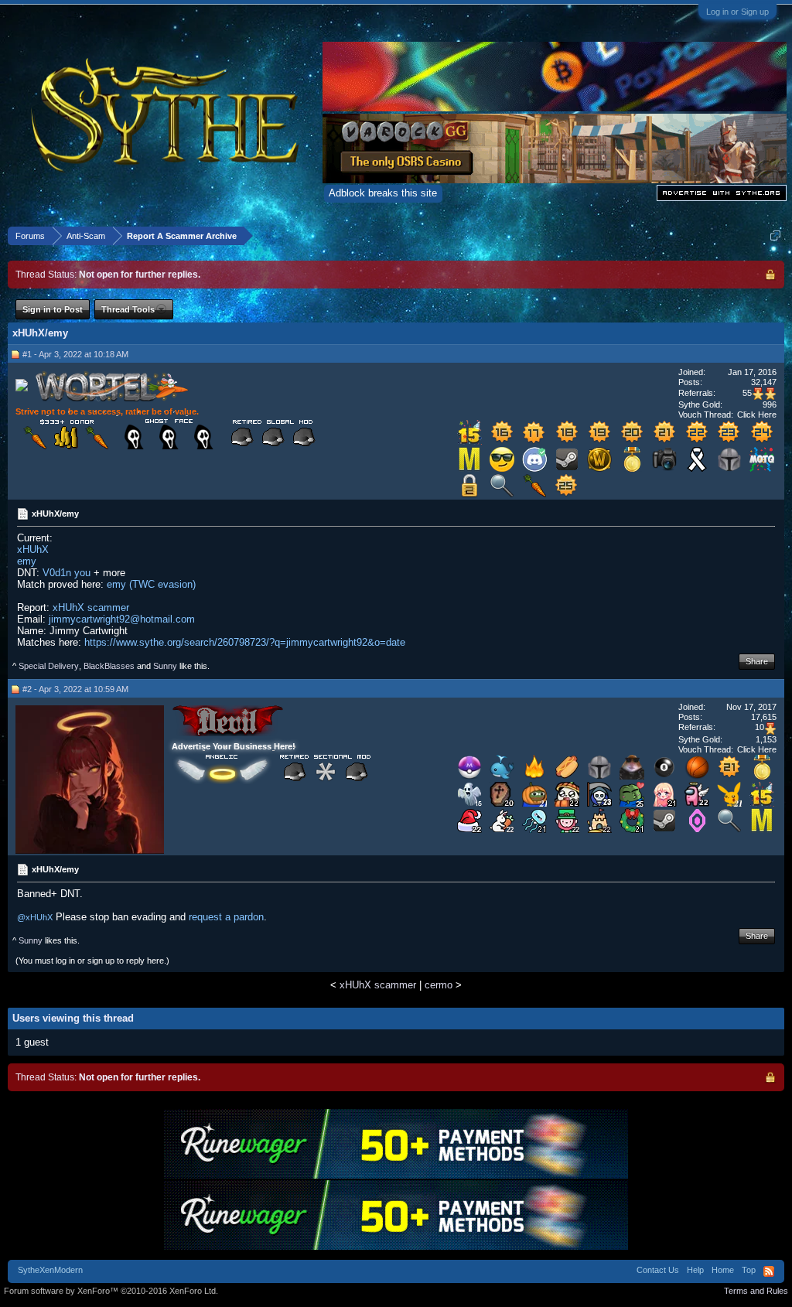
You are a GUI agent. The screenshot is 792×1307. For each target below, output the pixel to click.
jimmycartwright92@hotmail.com (122, 619)
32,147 (764, 382)
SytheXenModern (50, 1270)
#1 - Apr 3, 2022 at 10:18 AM (75, 354)
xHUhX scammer (91, 607)
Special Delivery (49, 666)
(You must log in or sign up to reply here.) (92, 960)
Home (723, 1270)
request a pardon (226, 917)
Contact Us (658, 1270)
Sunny (165, 666)
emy (26, 561)
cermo (438, 985)
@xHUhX (35, 917)
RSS (768, 1271)
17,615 (764, 717)
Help (695, 1270)
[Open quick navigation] (775, 235)
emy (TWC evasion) (151, 584)
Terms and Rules (756, 1290)
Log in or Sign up (737, 11)
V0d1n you (66, 572)
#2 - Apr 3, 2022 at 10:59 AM (75, 689)
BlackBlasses (109, 666)
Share (757, 661)
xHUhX (33, 549)
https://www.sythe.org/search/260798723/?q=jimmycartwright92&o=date (244, 642)
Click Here (757, 414)
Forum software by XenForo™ (111, 1290)
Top (749, 1270)
